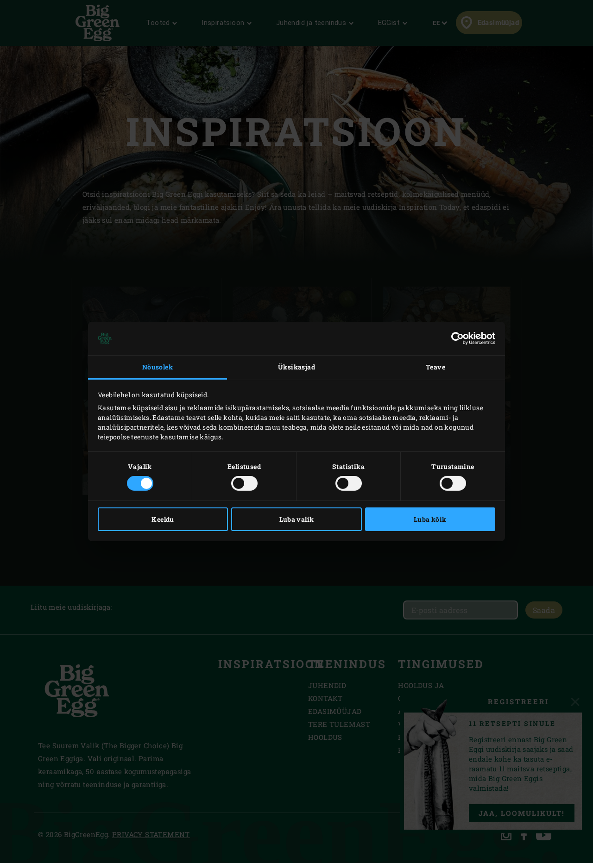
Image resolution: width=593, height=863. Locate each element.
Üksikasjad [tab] (296, 367)
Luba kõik (430, 519)
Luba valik (296, 519)
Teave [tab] (435, 367)
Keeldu (162, 519)
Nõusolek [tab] (157, 367)
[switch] (244, 483)
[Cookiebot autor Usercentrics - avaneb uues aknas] (454, 338)
